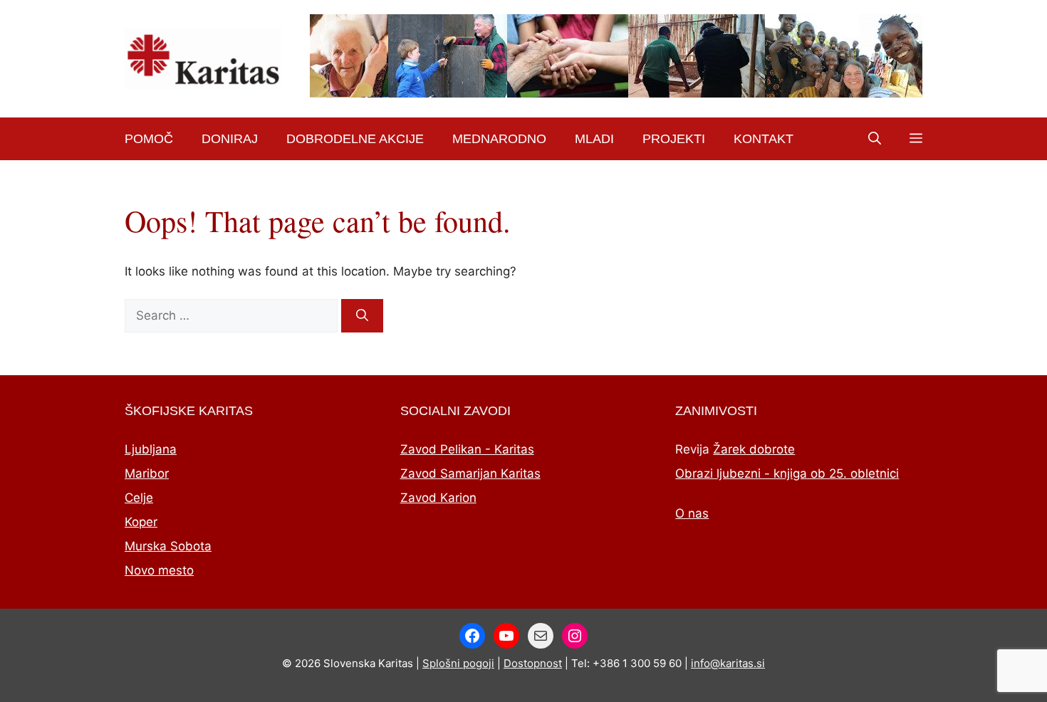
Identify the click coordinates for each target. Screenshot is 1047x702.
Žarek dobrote (754, 449)
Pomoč (149, 139)
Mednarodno (499, 139)
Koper (141, 522)
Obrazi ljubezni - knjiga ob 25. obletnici (787, 473)
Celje (139, 498)
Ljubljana (151, 449)
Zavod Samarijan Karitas (470, 473)
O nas (692, 513)
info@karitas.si (728, 663)
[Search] (362, 316)
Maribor (147, 473)
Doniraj (230, 139)
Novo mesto (159, 570)
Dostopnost (533, 663)
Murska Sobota (168, 546)
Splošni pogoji (458, 663)
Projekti (673, 139)
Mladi (594, 139)
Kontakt (763, 139)
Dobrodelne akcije (355, 139)
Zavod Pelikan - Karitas (467, 449)
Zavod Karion (438, 498)
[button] (874, 138)
